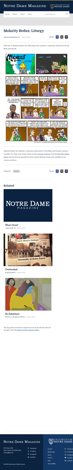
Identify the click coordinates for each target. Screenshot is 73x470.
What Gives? (11, 224)
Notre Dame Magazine (25, 5)
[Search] (66, 14)
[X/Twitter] (61, 37)
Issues (15, 14)
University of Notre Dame (59, 6)
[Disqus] (28, 357)
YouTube (70, 458)
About (22, 14)
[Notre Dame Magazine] (22, 442)
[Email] (66, 37)
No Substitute (12, 313)
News (49, 455)
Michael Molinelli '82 (12, 37)
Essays (16, 171)
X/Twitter (33, 451)
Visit (49, 461)
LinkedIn (32, 457)
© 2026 (6, 464)
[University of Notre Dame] (61, 442)
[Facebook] (57, 37)
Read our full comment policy (28, 330)
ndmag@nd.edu (8, 452)
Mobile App (51, 452)
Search (50, 449)
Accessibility (52, 463)
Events (50, 458)
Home (7, 14)
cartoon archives (43, 154)
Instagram (33, 454)
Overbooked (11, 269)
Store (30, 14)
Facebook (33, 448)
